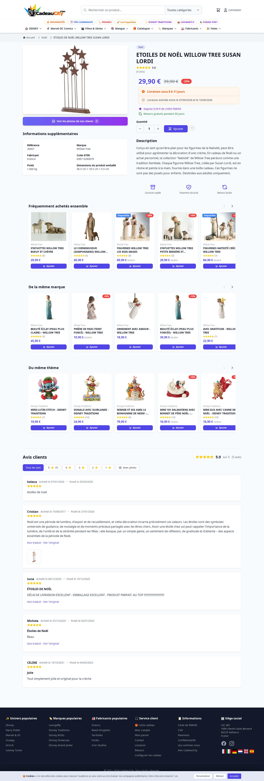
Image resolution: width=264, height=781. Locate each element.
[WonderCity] (234, 751)
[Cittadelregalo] (229, 751)
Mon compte (142, 730)
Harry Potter (13, 730)
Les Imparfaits (126, 22)
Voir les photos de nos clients (77, 121)
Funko (95, 740)
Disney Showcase (59, 740)
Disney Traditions (158, 22)
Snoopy (10, 740)
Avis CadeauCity (187, 750)
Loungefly (185, 22)
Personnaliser (203, 776)
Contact (139, 740)
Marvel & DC (13, 735)
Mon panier (142, 735)
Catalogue (141, 28)
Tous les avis (33, 467)
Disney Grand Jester (61, 745)
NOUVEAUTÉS (56, 22)
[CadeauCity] (223, 751)
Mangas (118, 28)
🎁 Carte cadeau (145, 725)
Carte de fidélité (187, 725)
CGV (180, 730)
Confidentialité (187, 740)
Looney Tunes (14, 750)
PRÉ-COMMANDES (81, 22)
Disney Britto (56, 735)
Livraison (140, 745)
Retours (139, 750)
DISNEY (31, 28)
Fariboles (97, 735)
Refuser (220, 776)
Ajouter (50, 266)
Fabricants (189, 28)
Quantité (141, 121)
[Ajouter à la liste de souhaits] (192, 128)
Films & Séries (92, 28)
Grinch (10, 745)
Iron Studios (99, 745)
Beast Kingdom (101, 730)
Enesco (31, 159)
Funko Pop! (208, 22)
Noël (140, 47)
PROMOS (105, 22)
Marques (165, 28)
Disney (10, 725)
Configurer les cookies (148, 755)
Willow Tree (84, 148)
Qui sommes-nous (189, 745)
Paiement (183, 735)
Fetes (212, 28)
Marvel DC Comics (60, 28)
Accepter (234, 776)
